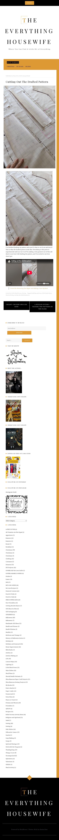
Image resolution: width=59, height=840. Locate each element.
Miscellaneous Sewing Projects (15, 682)
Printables (9, 706)
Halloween (9, 617)
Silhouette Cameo (11, 732)
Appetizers (9, 535)
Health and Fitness (11, 626)
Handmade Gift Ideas (12, 623)
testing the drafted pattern (22, 295)
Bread (7, 544)
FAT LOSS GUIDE (11, 585)
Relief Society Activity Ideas (14, 714)
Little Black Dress (16, 293)
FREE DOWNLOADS (12, 600)
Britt (35, 829)
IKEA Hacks (9, 650)
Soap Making (10, 738)
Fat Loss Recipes (11, 588)
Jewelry (8, 653)
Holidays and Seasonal (13, 644)
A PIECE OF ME (10, 529)
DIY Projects (9, 567)
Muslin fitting (10, 295)
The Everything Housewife (29, 30)
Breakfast (9, 547)
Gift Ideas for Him (11, 608)
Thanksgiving (10, 750)
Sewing (24, 293)
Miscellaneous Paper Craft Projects (17, 679)
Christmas (10, 66)
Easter (8, 579)
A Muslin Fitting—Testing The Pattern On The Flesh (42, 307)
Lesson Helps (10, 661)
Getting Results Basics (13, 605)
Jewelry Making (11, 655)
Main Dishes (10, 670)
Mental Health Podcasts (13, 676)
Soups (7, 741)
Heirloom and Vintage (12, 635)
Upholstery (9, 758)
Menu (29, 3)
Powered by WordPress (19, 829)
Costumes (9, 561)
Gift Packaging (10, 611)
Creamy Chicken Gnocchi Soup (16, 305)
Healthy (8, 632)
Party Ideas (9, 697)
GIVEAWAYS (9, 614)
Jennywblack (26, 76)
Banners (8, 538)
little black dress (47, 293)
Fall (7, 582)
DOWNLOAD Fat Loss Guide (14, 570)
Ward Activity (10, 767)
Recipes (28, 66)
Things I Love (10, 753)
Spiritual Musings (11, 744)
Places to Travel (11, 700)
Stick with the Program (13, 747)
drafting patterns (37, 293)
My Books (19, 66)
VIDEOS (8, 764)
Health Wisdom (10, 629)
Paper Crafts (9, 691)
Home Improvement (12, 647)
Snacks (8, 735)
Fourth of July (10, 597)
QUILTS (8, 708)
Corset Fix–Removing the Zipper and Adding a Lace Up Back (29, 288)
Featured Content (11, 591)
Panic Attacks (10, 688)
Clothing (8, 558)
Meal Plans (9, 673)
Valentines (9, 761)
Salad (7, 720)
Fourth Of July (10, 594)
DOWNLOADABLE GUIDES (14, 573)
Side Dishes (9, 729)
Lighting (8, 664)
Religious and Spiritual (13, 717)
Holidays (8, 641)
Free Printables (10, 603)
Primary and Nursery (12, 703)
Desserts (8, 564)
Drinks (8, 576)
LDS (7, 658)
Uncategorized (10, 755)
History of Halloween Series (14, 638)
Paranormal (9, 694)
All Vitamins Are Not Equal (14, 532)
